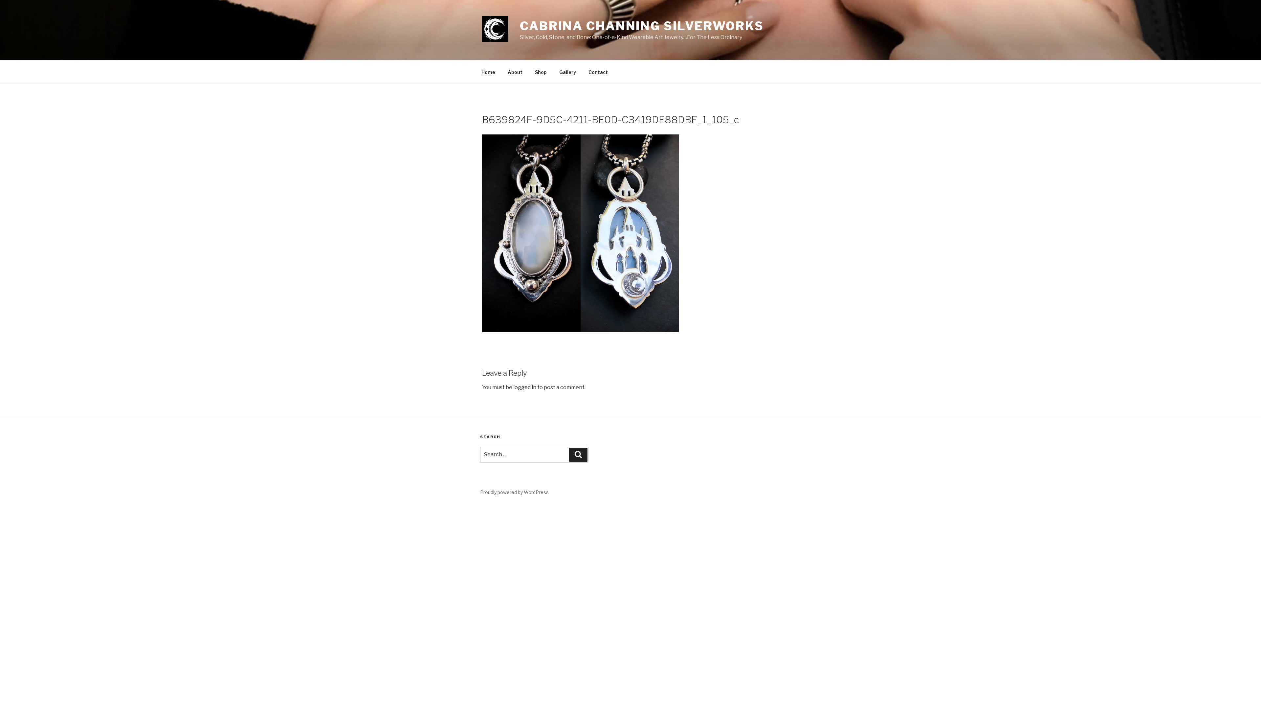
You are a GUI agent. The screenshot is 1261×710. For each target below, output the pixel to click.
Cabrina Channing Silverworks (642, 26)
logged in (524, 387)
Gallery (567, 72)
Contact (598, 72)
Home (488, 72)
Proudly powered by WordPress (514, 492)
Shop (541, 72)
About (515, 72)
